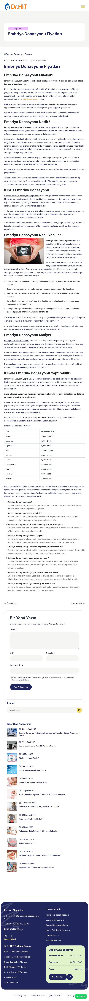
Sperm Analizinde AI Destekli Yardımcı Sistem (37, 746)
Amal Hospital (10, 977)
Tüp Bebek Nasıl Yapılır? (29, 758)
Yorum (13, 629)
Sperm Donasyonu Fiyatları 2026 (32, 770)
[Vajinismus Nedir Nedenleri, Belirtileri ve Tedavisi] (12, 806)
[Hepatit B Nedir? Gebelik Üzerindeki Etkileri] (12, 867)
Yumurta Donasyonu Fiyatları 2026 (33, 782)
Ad (12, 653)
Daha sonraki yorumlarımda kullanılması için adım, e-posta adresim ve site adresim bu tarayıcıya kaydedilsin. (43, 679)
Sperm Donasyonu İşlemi (57, 925)
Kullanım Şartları (20, 995)
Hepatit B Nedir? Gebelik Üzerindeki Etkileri (36, 868)
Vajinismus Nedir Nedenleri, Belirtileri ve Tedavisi (39, 807)
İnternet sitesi (16, 665)
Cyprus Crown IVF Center (15, 972)
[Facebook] (11, 936)
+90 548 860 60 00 (20, 924)
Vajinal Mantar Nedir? (28, 843)
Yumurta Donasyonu (55, 920)
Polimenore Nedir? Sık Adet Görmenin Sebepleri (38, 831)
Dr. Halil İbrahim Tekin (17, 60)
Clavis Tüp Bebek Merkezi (15, 962)
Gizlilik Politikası (38, 995)
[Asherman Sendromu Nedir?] (12, 818)
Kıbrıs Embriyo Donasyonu (58, 930)
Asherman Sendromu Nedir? (30, 819)
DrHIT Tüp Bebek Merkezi (16, 952)
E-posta (50, 653)
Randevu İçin (57, 977)
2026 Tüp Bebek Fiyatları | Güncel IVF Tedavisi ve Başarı (42, 795)
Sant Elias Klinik (11, 982)
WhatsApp (81, 996)
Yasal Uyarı (71, 995)
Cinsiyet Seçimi (52, 935)
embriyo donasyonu (31, 99)
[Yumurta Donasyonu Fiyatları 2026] (12, 781)
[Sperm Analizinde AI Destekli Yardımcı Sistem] (12, 745)
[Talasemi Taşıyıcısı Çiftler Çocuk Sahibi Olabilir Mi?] (12, 855)
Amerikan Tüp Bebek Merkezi (17, 957)
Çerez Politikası (55, 995)
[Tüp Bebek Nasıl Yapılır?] (12, 757)
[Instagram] (6, 936)
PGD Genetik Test (53, 940)
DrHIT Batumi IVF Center (15, 967)
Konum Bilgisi (10, 939)
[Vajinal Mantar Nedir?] (12, 842)
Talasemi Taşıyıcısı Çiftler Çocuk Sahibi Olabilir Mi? (40, 855)
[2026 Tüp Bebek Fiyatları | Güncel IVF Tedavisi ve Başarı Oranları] (12, 794)
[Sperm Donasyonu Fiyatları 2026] (12, 769)
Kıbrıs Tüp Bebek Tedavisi (57, 915)
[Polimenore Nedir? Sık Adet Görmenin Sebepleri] (12, 830)
